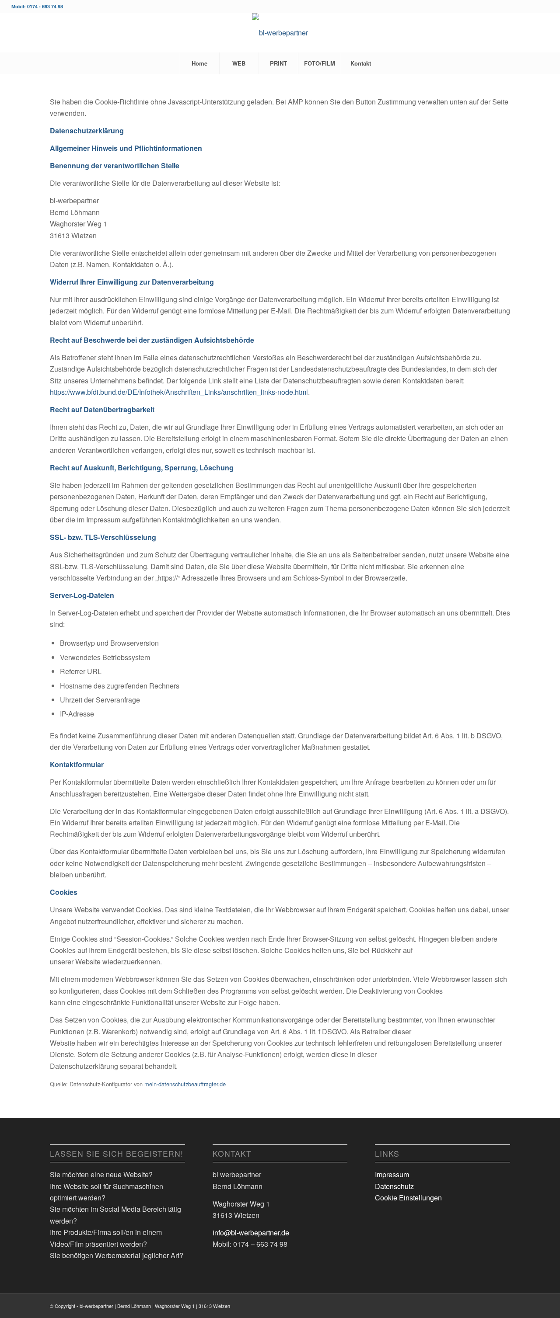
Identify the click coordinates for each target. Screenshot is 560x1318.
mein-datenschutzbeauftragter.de (185, 1084)
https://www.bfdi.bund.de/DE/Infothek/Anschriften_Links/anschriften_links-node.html (179, 392)
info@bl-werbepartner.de (251, 1233)
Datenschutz (394, 1186)
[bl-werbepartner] (280, 32)
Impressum (392, 1174)
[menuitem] (199, 63)
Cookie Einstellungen (408, 1198)
